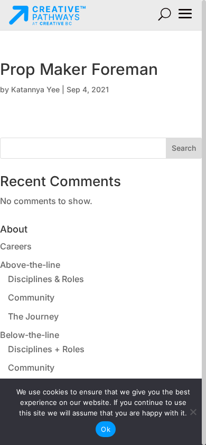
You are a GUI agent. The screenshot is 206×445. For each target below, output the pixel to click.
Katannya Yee (35, 89)
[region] (103, 222)
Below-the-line (29, 335)
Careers (16, 246)
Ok (105, 429)
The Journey (33, 316)
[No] (193, 412)
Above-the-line (30, 264)
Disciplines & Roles (46, 279)
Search (184, 147)
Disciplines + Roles (46, 349)
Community (31, 297)
